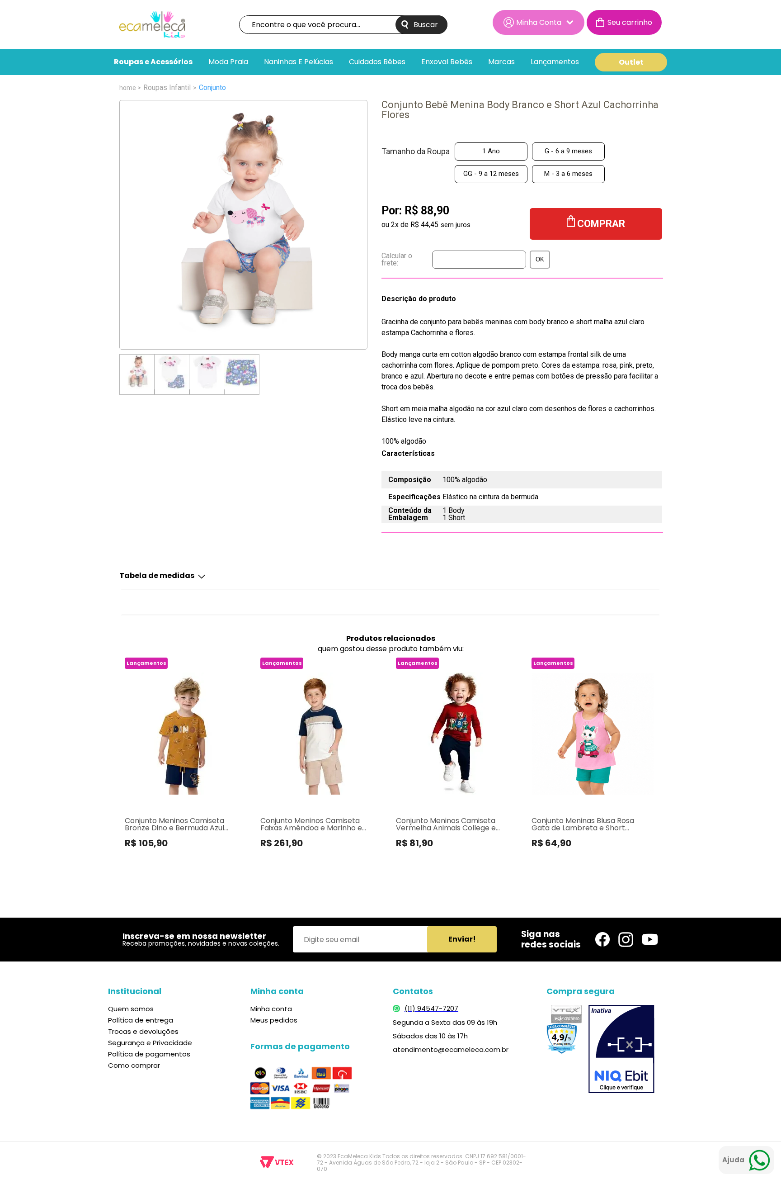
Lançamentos (555, 62)
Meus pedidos (273, 1020)
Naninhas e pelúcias (298, 62)
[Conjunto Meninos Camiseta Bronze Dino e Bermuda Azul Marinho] (185, 734)
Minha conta (271, 1009)
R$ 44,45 (424, 224)
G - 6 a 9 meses (568, 151)
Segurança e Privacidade (150, 1042)
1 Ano (491, 151)
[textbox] (343, 24)
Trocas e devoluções (143, 1031)
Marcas (501, 62)
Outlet (631, 62)
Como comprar (134, 1065)
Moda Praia (228, 62)
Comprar (601, 223)
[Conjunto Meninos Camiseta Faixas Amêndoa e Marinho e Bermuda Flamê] (320, 734)
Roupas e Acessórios (153, 62)
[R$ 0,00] (624, 22)
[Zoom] (137, 372)
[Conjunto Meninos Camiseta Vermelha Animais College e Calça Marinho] (456, 734)
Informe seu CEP (453, 260)
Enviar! (462, 939)
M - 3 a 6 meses (568, 174)
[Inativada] (621, 1050)
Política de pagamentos (149, 1054)
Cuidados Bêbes (377, 62)
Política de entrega (140, 1020)
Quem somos (131, 1009)
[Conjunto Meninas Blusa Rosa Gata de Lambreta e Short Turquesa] (592, 734)
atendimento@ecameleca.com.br (450, 1049)
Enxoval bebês (446, 62)
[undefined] (243, 225)
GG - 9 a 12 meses (491, 174)
